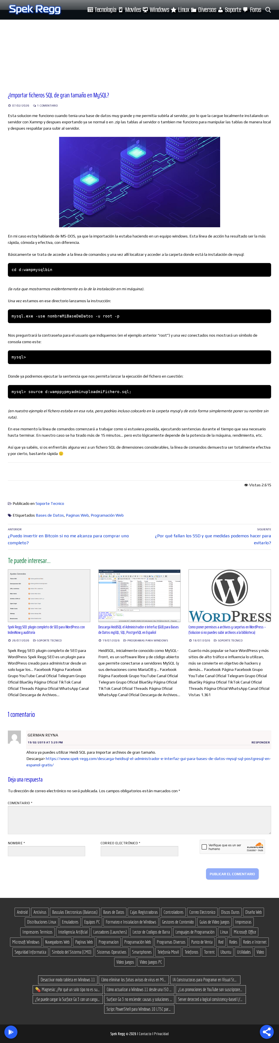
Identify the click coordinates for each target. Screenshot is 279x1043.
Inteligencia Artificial (73, 931)
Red (220, 942)
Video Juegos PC (151, 962)
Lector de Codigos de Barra (151, 931)
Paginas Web (77, 515)
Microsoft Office (245, 931)
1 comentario (47, 105)
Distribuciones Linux (41, 921)
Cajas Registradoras (144, 912)
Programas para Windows (147, 640)
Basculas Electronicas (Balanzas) (74, 912)
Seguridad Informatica (30, 952)
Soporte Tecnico (50, 503)
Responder (261, 742)
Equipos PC (92, 921)
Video (260, 952)
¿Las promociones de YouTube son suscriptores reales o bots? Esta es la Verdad (210, 989)
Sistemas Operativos (111, 952)
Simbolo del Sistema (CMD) (71, 952)
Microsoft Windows (25, 942)
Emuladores (70, 921)
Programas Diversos (171, 942)
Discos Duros (230, 912)
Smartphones (142, 952)
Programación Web (107, 515)
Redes (233, 942)
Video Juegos (125, 962)
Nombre (16, 843)
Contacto (145, 1033)
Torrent (209, 952)
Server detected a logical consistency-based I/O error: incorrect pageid (210, 999)
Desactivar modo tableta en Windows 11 (68, 979)
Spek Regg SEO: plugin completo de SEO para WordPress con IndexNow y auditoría (46, 630)
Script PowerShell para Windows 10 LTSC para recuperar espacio (139, 1009)
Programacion (109, 942)
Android (22, 912)
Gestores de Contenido (178, 921)
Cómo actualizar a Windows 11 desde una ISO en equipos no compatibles (139, 989)
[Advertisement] (139, 52)
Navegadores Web (57, 942)
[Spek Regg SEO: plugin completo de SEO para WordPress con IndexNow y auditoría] (49, 595)
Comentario (20, 803)
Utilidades (244, 952)
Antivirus (39, 912)
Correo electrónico (120, 843)
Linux (224, 931)
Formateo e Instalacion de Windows (131, 921)
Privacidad (161, 1033)
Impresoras (243, 921)
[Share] (267, 1032)
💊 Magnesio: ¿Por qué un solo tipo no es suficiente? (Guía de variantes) (67, 989)
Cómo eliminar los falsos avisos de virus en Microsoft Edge (134, 979)
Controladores (173, 912)
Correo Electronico (202, 912)
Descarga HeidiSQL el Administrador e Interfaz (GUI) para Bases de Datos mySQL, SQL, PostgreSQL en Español (138, 630)
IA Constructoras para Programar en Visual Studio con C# (205, 979)
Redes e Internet (255, 942)
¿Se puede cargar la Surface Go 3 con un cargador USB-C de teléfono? (67, 999)
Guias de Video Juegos (214, 921)
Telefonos (191, 952)
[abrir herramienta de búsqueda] (268, 10)
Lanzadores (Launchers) (110, 931)
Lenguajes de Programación (194, 931)
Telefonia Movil (168, 952)
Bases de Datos (50, 515)
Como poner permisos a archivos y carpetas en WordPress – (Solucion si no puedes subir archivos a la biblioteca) (227, 630)
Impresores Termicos (37, 931)
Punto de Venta (202, 942)
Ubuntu (225, 952)
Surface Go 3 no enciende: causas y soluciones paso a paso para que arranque (139, 999)
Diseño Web (253, 912)
